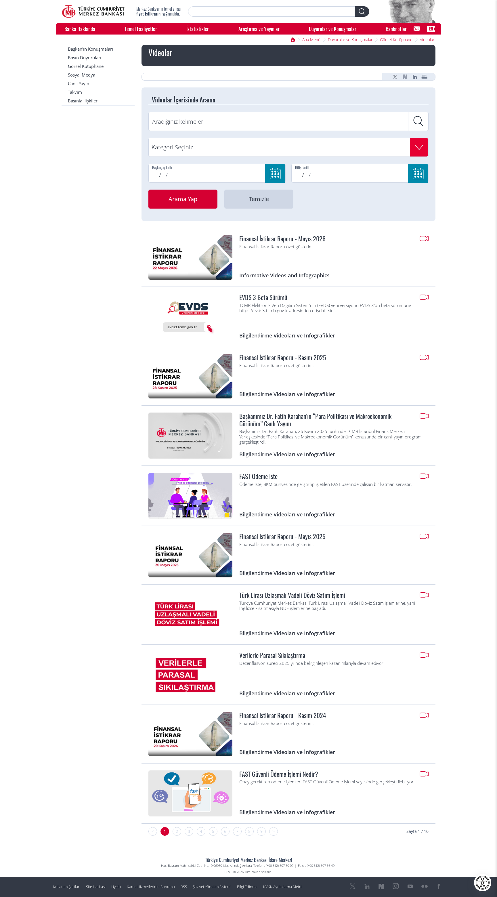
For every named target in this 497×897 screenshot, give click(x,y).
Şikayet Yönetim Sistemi (212, 886)
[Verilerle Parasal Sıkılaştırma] (190, 675)
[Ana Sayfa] (93, 11)
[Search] (362, 11)
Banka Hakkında (79, 29)
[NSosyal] (405, 77)
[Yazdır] (424, 77)
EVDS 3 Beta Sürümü (263, 297)
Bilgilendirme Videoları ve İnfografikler (287, 335)
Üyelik (116, 886)
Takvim (75, 92)
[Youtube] (410, 886)
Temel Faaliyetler (141, 29)
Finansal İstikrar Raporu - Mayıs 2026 (282, 239)
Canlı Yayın (78, 84)
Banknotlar (396, 29)
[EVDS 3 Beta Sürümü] (190, 317)
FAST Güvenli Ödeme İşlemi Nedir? (278, 774)
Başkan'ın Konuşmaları (90, 49)
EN (431, 29)
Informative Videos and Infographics (284, 275)
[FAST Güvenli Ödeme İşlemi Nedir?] (190, 793)
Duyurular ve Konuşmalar (332, 29)
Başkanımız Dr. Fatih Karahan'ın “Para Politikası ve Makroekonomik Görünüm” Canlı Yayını (315, 420)
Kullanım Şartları (66, 886)
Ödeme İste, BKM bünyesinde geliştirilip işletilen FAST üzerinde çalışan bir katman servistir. (325, 484)
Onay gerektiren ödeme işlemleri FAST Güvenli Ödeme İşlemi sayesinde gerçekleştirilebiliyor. (327, 782)
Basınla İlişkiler (83, 101)
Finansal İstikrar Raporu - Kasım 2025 (282, 357)
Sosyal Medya (81, 75)
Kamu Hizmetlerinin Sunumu (151, 886)
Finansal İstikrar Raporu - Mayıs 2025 (282, 536)
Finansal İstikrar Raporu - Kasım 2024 (282, 715)
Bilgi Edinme (247, 886)
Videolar (427, 39)
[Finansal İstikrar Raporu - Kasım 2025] (190, 376)
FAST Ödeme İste (258, 476)
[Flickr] (424, 886)
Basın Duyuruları (84, 58)
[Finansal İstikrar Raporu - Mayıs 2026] (190, 257)
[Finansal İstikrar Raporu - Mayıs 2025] (190, 555)
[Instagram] (396, 886)
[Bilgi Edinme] (417, 29)
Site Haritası (96, 886)
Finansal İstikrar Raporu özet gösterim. (276, 246)
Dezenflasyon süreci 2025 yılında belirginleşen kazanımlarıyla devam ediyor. (312, 663)
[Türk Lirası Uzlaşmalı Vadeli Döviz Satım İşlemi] (190, 614)
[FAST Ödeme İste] (190, 496)
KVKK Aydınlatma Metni (282, 886)
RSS (184, 886)
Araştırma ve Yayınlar (259, 29)
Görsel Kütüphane (396, 39)
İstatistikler (197, 29)
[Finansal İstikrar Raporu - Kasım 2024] (190, 734)
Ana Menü (311, 39)
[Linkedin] (414, 77)
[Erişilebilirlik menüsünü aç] (482, 882)
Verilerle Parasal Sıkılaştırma (272, 655)
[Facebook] (439, 886)
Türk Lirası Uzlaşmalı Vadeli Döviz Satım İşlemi (292, 595)
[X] (395, 77)
